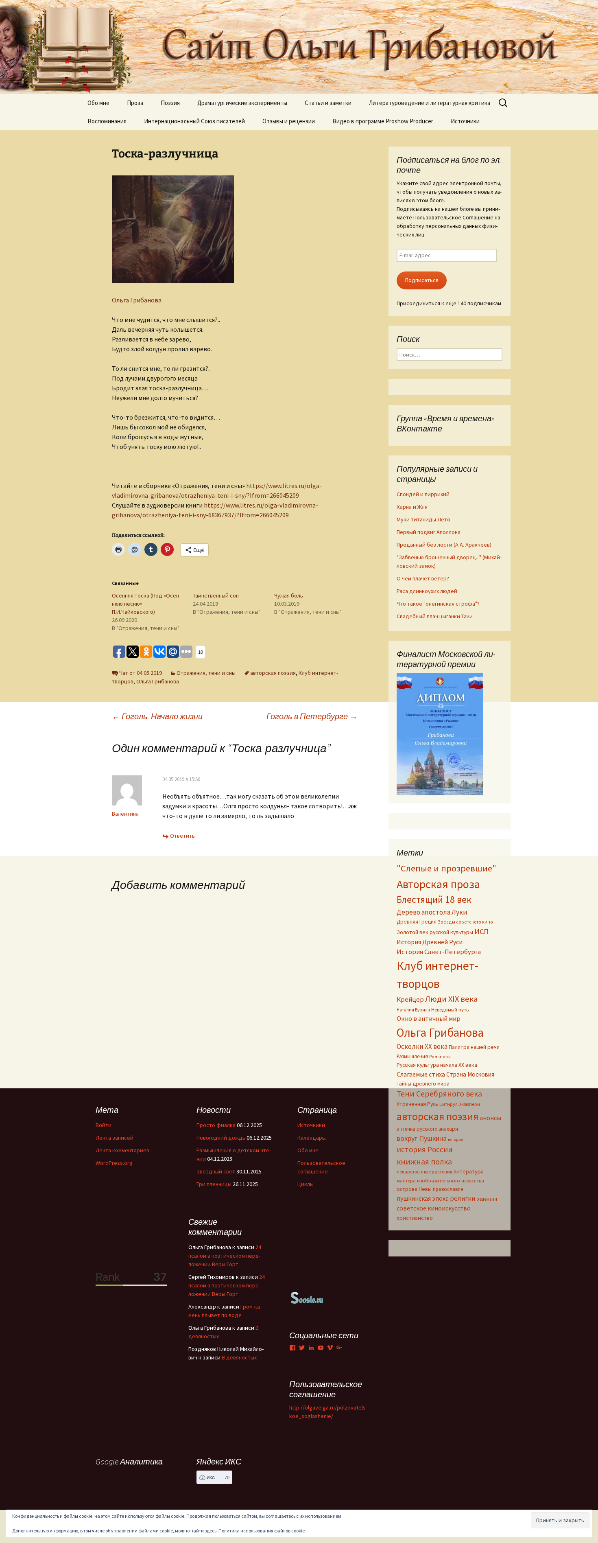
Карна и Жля (412, 506)
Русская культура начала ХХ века (437, 1064)
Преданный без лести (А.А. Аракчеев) (444, 544)
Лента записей (114, 1137)
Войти (103, 1125)
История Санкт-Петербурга (439, 952)
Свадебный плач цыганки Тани (435, 616)
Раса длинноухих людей (427, 591)
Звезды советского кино (465, 922)
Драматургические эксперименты (242, 103)
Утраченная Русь (417, 1103)
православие (448, 1189)
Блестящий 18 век (434, 899)
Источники (465, 121)
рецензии (486, 1199)
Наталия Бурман (413, 1010)
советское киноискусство (434, 1208)
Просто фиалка (216, 1125)
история (455, 1139)
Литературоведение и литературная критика (429, 103)
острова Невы (414, 1189)
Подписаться (422, 280)
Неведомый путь (450, 1010)
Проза (135, 103)
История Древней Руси (430, 942)
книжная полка (424, 1161)
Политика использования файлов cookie (261, 1531)
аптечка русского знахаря (427, 1128)
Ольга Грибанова (137, 300)
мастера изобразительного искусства (440, 1180)
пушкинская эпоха (423, 1198)
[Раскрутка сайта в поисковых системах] (307, 1297)
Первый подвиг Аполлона (429, 532)
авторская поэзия (273, 672)
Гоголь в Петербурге (312, 716)
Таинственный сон (216, 595)
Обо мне (98, 103)
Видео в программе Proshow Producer (382, 121)
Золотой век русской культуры (435, 932)
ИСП (481, 931)
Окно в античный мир (429, 1018)
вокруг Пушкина (422, 1138)
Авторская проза (438, 884)
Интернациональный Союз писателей (194, 121)
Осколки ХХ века (422, 1046)
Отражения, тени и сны (206, 672)
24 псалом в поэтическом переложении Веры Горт (224, 1255)
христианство (415, 1217)
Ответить (182, 835)
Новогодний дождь (220, 1137)
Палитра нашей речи (474, 1047)
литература (469, 1171)
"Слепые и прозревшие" (446, 868)
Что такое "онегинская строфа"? (438, 603)
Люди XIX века (451, 999)
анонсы (490, 1118)
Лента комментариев (122, 1150)
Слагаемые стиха (421, 1074)
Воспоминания (107, 121)
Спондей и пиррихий (423, 494)
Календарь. (311, 1137)
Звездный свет (215, 1171)
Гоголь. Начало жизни (157, 716)
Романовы (440, 1056)
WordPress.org (114, 1163)
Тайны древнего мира (423, 1083)
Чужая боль (288, 595)
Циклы (305, 1184)
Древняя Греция (416, 921)
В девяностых (239, 1357)
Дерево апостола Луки (432, 912)
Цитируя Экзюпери (459, 1104)
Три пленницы (213, 1184)
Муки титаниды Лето (423, 519)
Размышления (412, 1056)
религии (462, 1198)
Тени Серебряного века (439, 1094)
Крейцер (410, 999)
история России (424, 1149)
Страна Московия (470, 1074)
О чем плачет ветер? (423, 578)
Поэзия (170, 103)
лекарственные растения (424, 1172)
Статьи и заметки (328, 103)
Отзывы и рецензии (288, 121)
